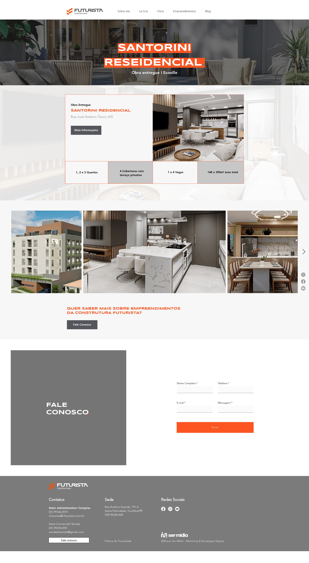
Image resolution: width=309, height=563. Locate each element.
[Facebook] (163, 509)
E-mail (180, 402)
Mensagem (224, 402)
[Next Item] (303, 252)
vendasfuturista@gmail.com (66, 532)
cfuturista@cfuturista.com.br (66, 516)
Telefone (222, 383)
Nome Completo (186, 383)
